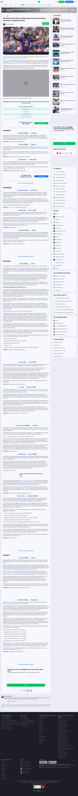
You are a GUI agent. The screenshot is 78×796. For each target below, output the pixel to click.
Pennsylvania (41, 729)
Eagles (31, 159)
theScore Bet (58, 228)
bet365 (6, 649)
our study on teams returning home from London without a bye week (31, 389)
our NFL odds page (25, 103)
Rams (24, 317)
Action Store (3, 768)
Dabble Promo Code (62, 746)
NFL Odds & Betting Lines (6, 717)
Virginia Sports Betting (60, 188)
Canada (40, 743)
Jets (20, 387)
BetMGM (57, 219)
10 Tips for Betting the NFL (61, 326)
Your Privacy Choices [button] (5, 779)
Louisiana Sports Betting (60, 177)
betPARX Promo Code (62, 739)
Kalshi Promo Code (62, 727)
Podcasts (3, 773)
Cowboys (11, 61)
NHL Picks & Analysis (24, 726)
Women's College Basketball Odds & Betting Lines (10, 725)
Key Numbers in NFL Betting (61, 331)
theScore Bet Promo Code (63, 737)
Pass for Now (26, 111)
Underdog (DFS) (59, 239)
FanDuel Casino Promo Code (59, 353)
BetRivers (57, 236)
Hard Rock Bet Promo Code (63, 741)
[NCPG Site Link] (37, 786)
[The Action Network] (39, 2)
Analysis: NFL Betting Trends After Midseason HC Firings (31, 474)
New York (41, 719)
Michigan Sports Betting (60, 194)
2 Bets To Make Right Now (26, 116)
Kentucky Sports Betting (60, 200)
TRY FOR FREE (41, 176)
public (11, 643)
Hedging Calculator (59, 284)
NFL (7, 16)
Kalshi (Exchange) (59, 233)
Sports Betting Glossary (60, 303)
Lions (29, 66)
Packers (29, 387)
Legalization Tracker (43, 717)
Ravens (33, 317)
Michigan (41, 733)
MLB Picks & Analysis (24, 724)
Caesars (46, 648)
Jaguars (21, 362)
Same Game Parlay (59, 323)
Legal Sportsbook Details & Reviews (63, 298)
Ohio (40, 734)
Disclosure (45, 783)
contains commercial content (9, 704)
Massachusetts (42, 736)
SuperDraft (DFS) (59, 265)
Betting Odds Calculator (60, 276)
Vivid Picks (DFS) (59, 259)
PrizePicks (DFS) (59, 242)
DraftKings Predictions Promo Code (65, 730)
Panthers (21, 454)
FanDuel (57, 268)
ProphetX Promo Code (62, 732)
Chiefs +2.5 (23, 287)
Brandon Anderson (10, 24)
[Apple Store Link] (43, 762)
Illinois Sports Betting (60, 180)
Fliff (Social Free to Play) (60, 231)
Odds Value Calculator (60, 278)
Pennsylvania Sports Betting (61, 183)
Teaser (57, 320)
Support (3, 772)
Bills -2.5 (18, 287)
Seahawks (10, 602)
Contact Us (3, 777)
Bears (32, 190)
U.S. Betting (57, 168)
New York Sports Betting (60, 174)
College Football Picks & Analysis (26, 720)
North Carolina (42, 740)
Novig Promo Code (62, 729)
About (2, 761)
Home (4, 16)
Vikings (20, 133)
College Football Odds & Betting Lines (8, 720)
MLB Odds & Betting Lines (6, 727)
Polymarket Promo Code (63, 723)
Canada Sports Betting (60, 203)
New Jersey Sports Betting (61, 191)
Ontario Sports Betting (60, 206)
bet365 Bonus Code (62, 722)
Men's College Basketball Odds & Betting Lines (10, 722)
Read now (21, 476)
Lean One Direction (26, 114)
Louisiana (41, 720)
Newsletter (3, 775)
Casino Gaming (58, 339)
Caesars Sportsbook (60, 225)
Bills (23, 63)
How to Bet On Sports (60, 295)
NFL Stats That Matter (60, 334)
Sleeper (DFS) (58, 248)
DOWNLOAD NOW (41, 123)
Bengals (21, 230)
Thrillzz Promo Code (62, 755)
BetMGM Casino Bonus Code (59, 347)
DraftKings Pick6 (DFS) (60, 253)
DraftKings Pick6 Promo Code (64, 744)
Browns (31, 210)
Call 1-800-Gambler (42, 784)
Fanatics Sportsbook (60, 216)
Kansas (40, 738)
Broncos (20, 496)
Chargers (30, 496)
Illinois (40, 731)
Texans (42, 66)
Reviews (56, 210)
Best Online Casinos (57, 342)
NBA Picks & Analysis (24, 719)
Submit (25, 685)
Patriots (21, 210)
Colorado (41, 726)
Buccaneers (20, 425)
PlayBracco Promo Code (63, 753)
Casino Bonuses (57, 345)
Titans (36, 66)
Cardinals (20, 600)
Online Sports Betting (60, 171)
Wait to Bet (26, 109)
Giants (28, 390)
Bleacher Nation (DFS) (60, 256)
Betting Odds (58, 290)
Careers (3, 766)
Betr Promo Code (61, 750)
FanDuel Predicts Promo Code (64, 725)
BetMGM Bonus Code (62, 720)
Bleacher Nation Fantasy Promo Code (65, 748)
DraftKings (58, 222)
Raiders (33, 66)
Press (2, 770)
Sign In (75, 1)
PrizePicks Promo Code (62, 757)
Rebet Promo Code (62, 752)
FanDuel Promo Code (62, 736)
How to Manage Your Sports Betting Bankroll (64, 312)
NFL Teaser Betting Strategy (61, 328)
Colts (30, 362)
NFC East (7, 60)
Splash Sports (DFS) (60, 262)
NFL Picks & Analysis (24, 717)
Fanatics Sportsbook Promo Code (64, 718)
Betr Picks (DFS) (59, 251)
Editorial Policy (4, 764)
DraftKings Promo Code (62, 734)
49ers (20, 144)
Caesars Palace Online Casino (59, 350)
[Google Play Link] (52, 762)
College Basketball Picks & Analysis (27, 722)
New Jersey (41, 727)
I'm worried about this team (26, 480)
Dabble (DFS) (58, 245)
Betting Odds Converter (60, 281)
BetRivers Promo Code (62, 743)
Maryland (41, 722)
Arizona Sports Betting (60, 197)
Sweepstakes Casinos (58, 356)
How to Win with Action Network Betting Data (65, 309)
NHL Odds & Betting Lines (6, 728)
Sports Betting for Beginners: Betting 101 (64, 301)
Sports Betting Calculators (62, 273)
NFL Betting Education (60, 317)
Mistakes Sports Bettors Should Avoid (63, 306)
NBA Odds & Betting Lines (6, 719)
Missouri (40, 741)
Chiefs (20, 63)
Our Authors (3, 763)
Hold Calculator (59, 287)
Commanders (22, 190)
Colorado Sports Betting (60, 186)
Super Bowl (36, 299)
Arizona (40, 724)
